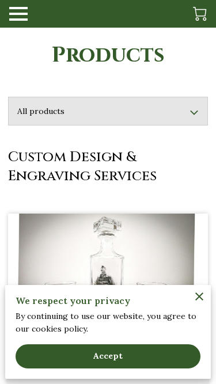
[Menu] (18, 14)
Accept (108, 356)
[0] (200, 14)
